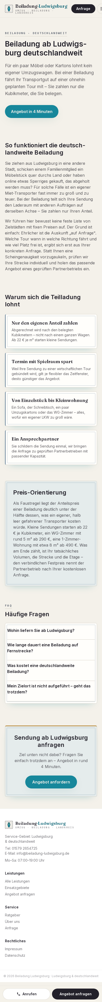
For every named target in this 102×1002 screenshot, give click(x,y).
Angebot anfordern (51, 781)
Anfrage (83, 8)
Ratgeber (12, 915)
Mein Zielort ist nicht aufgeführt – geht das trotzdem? (49, 688)
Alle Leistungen (17, 881)
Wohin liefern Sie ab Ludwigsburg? (41, 630)
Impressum (13, 949)
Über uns (12, 921)
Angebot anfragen (20, 894)
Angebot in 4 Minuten (31, 111)
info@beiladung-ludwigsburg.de (43, 853)
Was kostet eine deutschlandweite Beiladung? (41, 668)
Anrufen (30, 994)
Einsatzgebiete (17, 888)
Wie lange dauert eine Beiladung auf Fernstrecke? (42, 647)
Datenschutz (15, 955)
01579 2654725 (24, 848)
